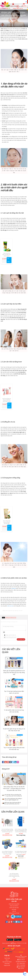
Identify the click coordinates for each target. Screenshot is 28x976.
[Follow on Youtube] (5, 762)
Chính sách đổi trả (14, 905)
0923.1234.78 (20, 8)
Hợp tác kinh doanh (7, 961)
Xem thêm (8, 260)
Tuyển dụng (7, 958)
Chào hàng (7, 963)
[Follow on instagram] (18, 762)
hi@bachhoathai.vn (21, 961)
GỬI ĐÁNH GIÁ (20, 639)
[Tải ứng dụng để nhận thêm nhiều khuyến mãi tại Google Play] (17, 940)
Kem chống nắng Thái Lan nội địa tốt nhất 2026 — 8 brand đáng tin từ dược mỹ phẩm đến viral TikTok (14, 788)
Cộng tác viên (7, 965)
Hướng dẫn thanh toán (14, 913)
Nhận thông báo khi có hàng (7, 835)
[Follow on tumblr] (10, 762)
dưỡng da (13, 588)
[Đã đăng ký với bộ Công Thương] (16, 917)
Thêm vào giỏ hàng (20, 835)
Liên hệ (14, 911)
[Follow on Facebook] (3, 762)
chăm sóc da (10, 606)
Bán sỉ (7, 960)
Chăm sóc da (19, 658)
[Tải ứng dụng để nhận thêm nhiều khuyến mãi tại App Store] (10, 940)
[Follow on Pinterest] (8, 762)
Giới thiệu (14, 909)
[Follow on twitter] (13, 762)
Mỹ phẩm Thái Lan (21, 774)
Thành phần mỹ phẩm (18, 679)
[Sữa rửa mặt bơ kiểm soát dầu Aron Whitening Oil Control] (6, 246)
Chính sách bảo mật (14, 907)
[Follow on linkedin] (15, 762)
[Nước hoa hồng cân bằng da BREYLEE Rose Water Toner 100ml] (6, 391)
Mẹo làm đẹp (20, 717)
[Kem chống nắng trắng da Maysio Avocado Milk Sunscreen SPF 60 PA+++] (6, 513)
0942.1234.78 (21, 968)
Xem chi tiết (20, 856)
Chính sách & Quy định (14, 904)
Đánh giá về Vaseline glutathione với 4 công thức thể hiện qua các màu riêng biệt (14, 672)
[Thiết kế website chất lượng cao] (13, 943)
